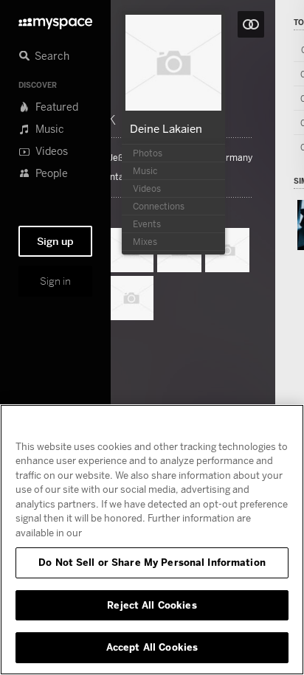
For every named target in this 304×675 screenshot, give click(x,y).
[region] (152, 539)
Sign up (55, 241)
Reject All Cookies (151, 605)
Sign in (55, 281)
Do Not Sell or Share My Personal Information (152, 562)
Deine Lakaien (166, 128)
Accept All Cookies (152, 647)
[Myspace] (55, 19)
